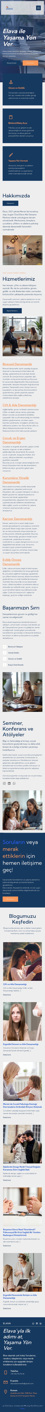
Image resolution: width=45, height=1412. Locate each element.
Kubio (22, 1408)
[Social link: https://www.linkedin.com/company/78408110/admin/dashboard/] (10, 783)
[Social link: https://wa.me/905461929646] (14, 783)
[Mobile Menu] (38, 8)
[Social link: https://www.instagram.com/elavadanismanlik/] (5, 783)
